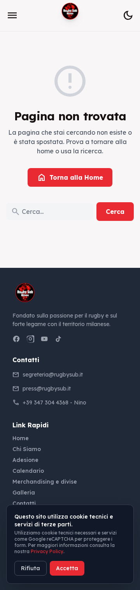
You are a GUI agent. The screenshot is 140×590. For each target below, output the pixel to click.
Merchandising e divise (44, 481)
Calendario (28, 470)
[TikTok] (58, 339)
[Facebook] (16, 339)
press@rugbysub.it (47, 388)
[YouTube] (44, 339)
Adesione (25, 459)
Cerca (115, 211)
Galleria (23, 492)
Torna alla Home (70, 177)
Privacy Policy (47, 551)
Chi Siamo (26, 449)
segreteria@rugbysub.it (53, 374)
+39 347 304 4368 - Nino (54, 402)
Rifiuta (30, 568)
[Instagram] (30, 339)
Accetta (67, 568)
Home (20, 438)
